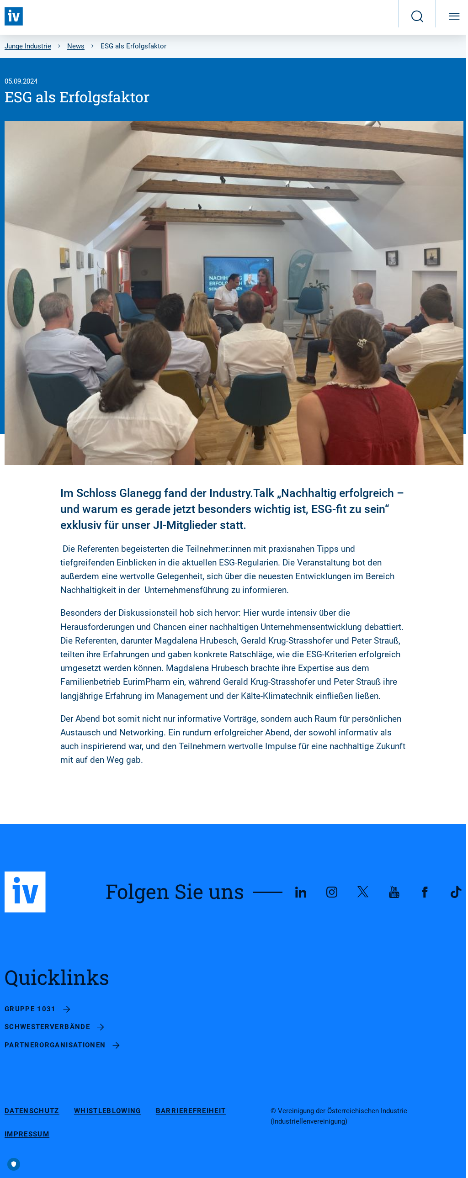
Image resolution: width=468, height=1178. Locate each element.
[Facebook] (425, 892)
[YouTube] (394, 892)
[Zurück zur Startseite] (14, 16)
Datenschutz (32, 1111)
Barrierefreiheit (191, 1111)
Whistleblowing (107, 1111)
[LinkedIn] (300, 892)
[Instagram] (331, 892)
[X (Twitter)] (363, 892)
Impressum (27, 1134)
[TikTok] (456, 892)
